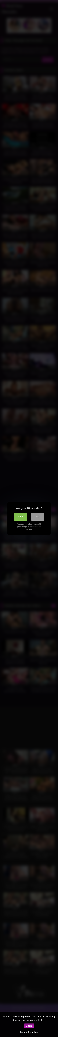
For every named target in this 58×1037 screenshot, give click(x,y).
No (37, 516)
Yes (20, 516)
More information (29, 1032)
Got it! (29, 1026)
